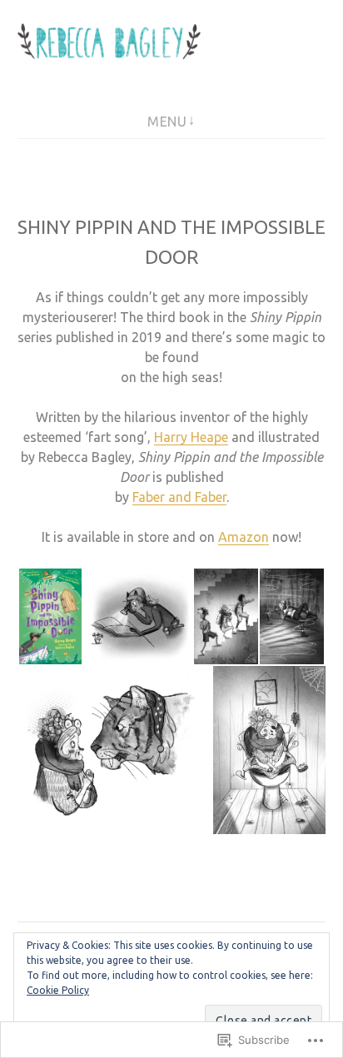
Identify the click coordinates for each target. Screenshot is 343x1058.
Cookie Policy (58, 990)
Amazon (243, 536)
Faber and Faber (179, 496)
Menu (166, 121)
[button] (49, 616)
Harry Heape (191, 437)
